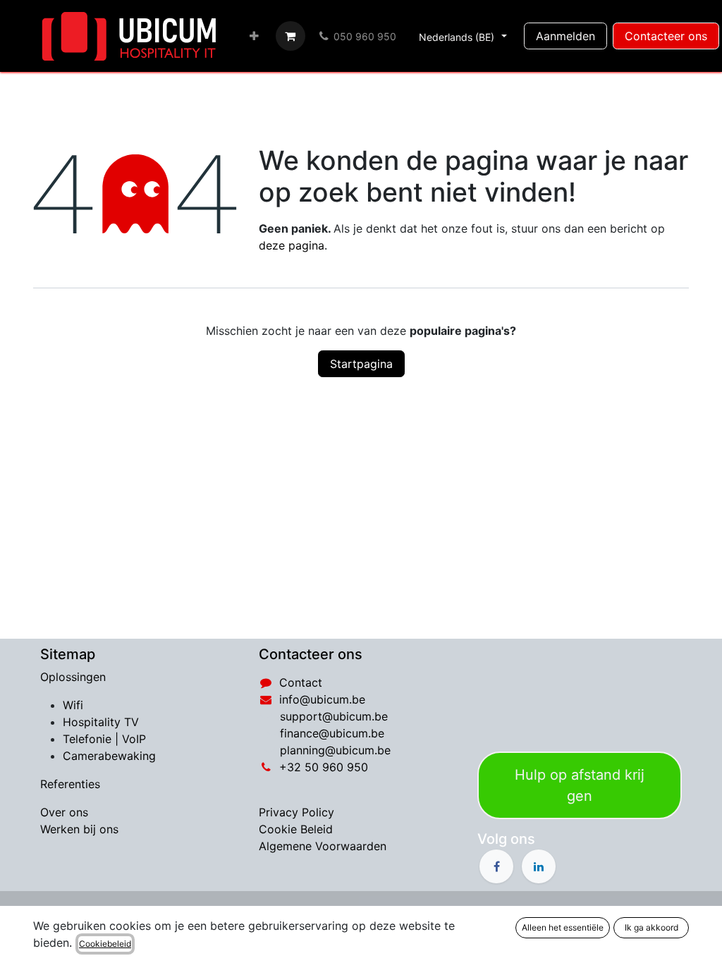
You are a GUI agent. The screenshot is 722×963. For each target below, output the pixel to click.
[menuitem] (254, 36)
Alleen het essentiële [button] (563, 927)
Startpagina (361, 364)
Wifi (73, 705)
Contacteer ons (666, 36)
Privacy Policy (296, 812)
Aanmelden (565, 36)
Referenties (70, 784)
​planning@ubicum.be (335, 750)
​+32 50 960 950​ (323, 767)
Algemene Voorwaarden (322, 846)
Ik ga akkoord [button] (651, 927)
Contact (300, 682)
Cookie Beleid (296, 829)
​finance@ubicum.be (332, 733)
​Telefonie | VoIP (104, 739)
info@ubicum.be (322, 699)
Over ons (64, 812)
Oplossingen (73, 677)
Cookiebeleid (105, 943)
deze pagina (291, 245)
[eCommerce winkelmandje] (290, 36)
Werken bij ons (79, 829)
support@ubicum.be (334, 716)
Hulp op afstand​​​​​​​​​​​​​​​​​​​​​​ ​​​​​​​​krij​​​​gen (579, 785)
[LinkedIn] (539, 866)
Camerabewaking (109, 756)
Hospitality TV (101, 722)
